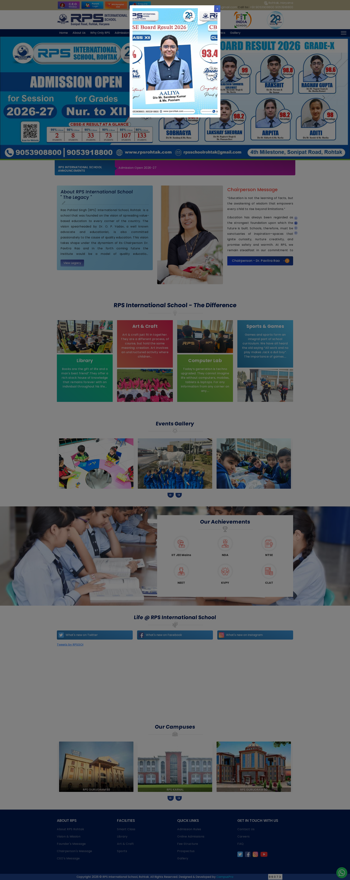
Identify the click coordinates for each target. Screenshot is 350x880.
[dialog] (175, 440)
